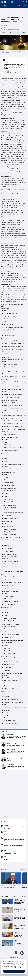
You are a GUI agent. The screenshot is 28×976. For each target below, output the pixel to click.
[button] (11, 881)
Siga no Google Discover (15, 72)
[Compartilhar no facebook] (11, 32)
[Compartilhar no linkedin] (24, 32)
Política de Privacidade (17, 967)
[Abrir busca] (23, 2)
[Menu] (26, 2)
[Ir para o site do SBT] (22, 953)
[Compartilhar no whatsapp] (4, 32)
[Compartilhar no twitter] (17, 32)
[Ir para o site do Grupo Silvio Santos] (11, 953)
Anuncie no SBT (14, 957)
